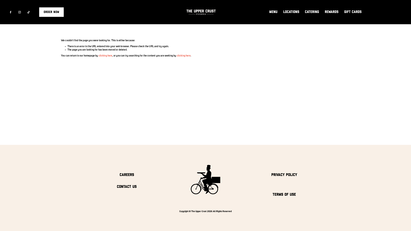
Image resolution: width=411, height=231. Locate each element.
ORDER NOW (51, 12)
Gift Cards (353, 11)
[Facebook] (10, 12)
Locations (291, 11)
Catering (312, 11)
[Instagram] (19, 12)
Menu (273, 11)
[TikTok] (28, 12)
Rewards (331, 11)
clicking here (105, 55)
